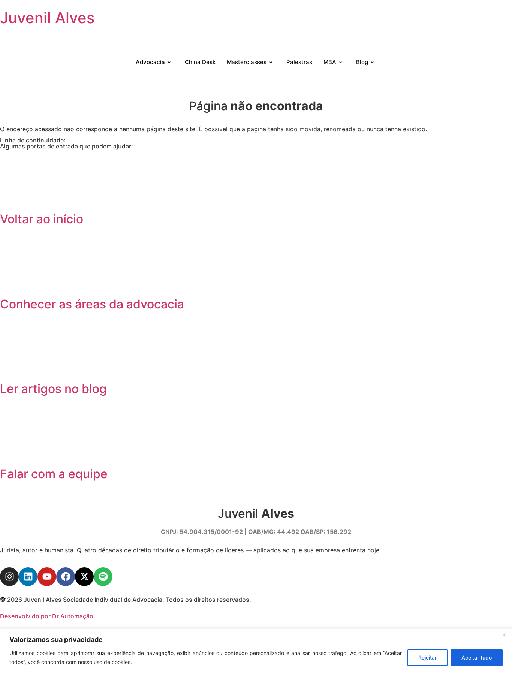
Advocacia (150, 62)
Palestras (299, 62)
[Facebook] (65, 576)
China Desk (200, 62)
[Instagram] (9, 576)
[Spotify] (103, 576)
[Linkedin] (28, 576)
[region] (256, 650)
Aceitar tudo (476, 657)
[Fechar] (504, 634)
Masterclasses (246, 62)
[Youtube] (46, 576)
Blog (362, 62)
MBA (329, 62)
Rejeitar (427, 657)
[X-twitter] (84, 576)
